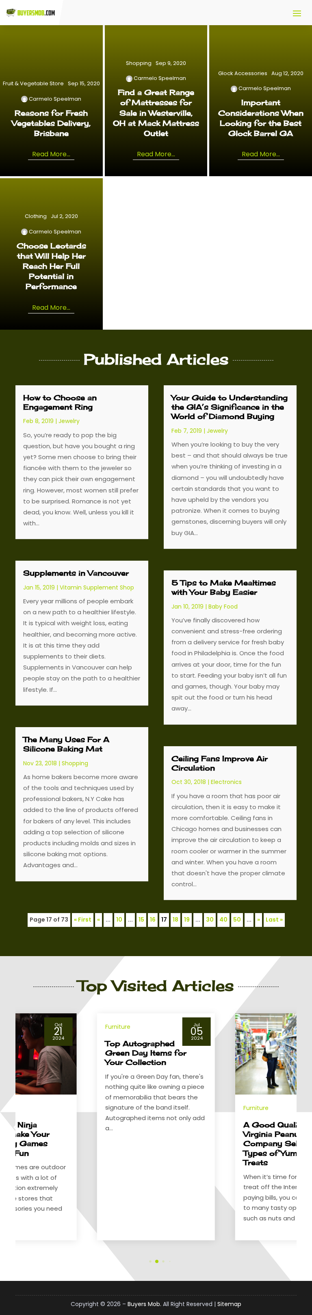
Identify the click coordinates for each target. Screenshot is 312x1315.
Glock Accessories (242, 73)
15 (141, 920)
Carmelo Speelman (55, 99)
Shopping (139, 63)
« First (82, 920)
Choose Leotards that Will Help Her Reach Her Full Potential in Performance (51, 266)
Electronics (226, 782)
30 (210, 920)
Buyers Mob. (144, 1304)
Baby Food (223, 606)
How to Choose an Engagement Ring (60, 402)
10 (119, 920)
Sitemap (229, 1304)
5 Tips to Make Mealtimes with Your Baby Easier (223, 587)
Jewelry (69, 421)
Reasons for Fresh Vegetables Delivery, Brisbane (51, 123)
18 (175, 920)
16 (153, 920)
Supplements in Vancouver (76, 572)
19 (187, 920)
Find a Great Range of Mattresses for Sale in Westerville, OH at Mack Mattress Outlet (156, 113)
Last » (274, 920)
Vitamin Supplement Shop (97, 587)
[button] (296, 1127)
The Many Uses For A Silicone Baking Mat (66, 744)
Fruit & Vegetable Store (33, 83)
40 (223, 920)
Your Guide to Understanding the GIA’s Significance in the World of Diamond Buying (229, 407)
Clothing (36, 216)
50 (237, 920)
